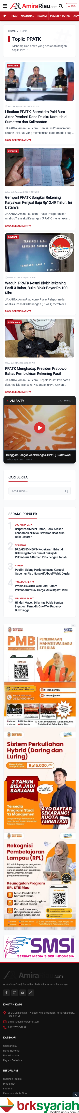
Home (12, 31)
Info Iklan (8, 1088)
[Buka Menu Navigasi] (5, 5)
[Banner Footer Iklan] (39, 1105)
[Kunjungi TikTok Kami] (31, 992)
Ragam (42, 15)
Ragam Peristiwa (12, 1060)
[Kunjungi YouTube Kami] (22, 992)
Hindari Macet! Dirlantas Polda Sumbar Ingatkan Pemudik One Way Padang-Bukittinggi (39, 606)
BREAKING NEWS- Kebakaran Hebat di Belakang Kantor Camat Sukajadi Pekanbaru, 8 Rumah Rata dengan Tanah (41, 553)
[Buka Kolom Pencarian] (61, 5)
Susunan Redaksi (12, 1079)
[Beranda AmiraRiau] (33, 6)
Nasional (27, 15)
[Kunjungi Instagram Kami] (14, 992)
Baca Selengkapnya (18, 140)
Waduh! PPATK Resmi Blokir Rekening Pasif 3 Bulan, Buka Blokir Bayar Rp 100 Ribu (36, 288)
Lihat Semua (65, 400)
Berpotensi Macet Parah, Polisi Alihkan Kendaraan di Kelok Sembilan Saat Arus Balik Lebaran (39, 532)
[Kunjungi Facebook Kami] (6, 992)
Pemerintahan (60, 15)
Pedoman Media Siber (15, 1093)
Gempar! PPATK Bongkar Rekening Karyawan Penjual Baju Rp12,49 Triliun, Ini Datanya (38, 202)
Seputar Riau (10, 1045)
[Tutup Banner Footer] (76, 1094)
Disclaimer (9, 1083)
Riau (14, 15)
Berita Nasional (11, 1050)
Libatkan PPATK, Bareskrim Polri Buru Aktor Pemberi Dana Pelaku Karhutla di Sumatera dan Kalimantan (36, 117)
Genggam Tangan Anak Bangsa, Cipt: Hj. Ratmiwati (38, 455)
